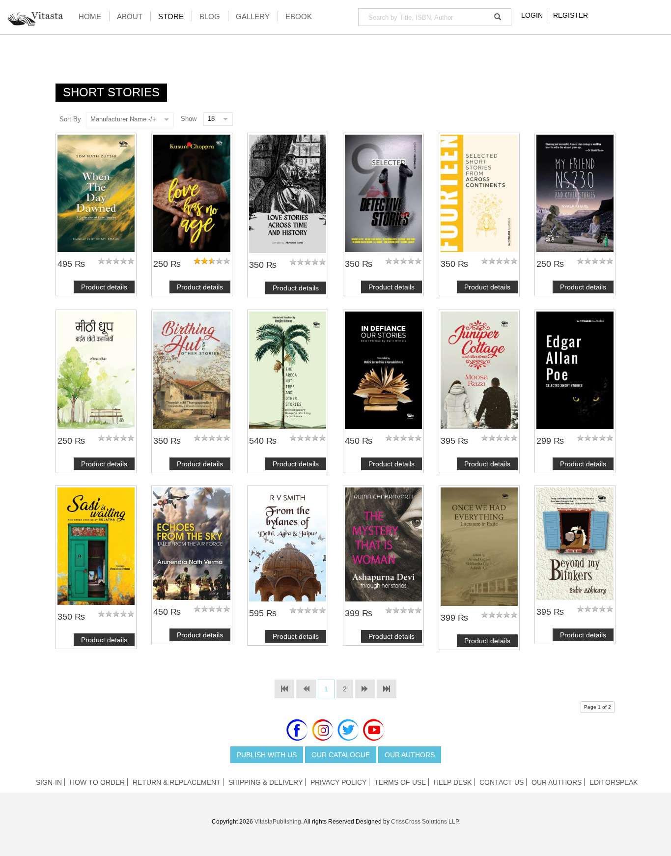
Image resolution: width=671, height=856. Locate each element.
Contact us (501, 782)
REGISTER (570, 15)
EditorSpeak (613, 782)
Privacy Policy (338, 782)
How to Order (97, 782)
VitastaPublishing (277, 821)
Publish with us (267, 755)
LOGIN (532, 15)
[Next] (365, 689)
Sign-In (49, 782)
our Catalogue (340, 755)
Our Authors (410, 755)
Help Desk (453, 782)
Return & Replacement (177, 782)
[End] (386, 689)
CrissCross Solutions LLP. (425, 821)
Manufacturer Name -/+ (123, 119)
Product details (104, 287)
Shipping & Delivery (265, 782)
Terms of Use (400, 782)
